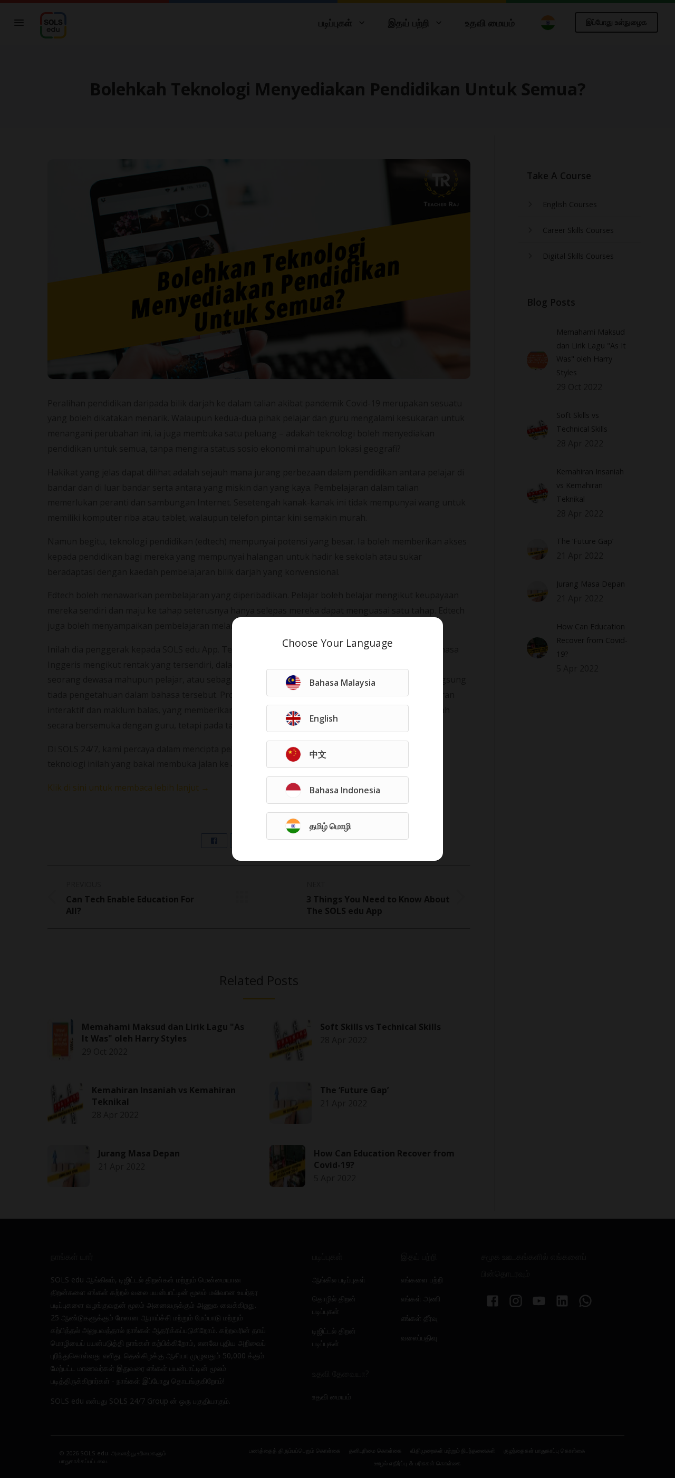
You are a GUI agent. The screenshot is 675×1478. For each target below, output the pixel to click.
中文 (318, 754)
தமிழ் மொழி (330, 826)
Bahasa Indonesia (345, 790)
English (324, 718)
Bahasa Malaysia (342, 682)
